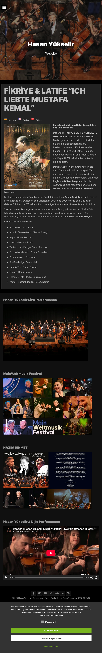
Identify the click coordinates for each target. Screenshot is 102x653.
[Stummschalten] (91, 577)
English (25, 120)
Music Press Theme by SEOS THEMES (73, 598)
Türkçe (38, 120)
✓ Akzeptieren (51, 630)
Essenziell (50, 622)
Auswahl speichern (51, 638)
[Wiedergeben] (6, 577)
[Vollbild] (96, 577)
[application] (51, 553)
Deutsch (12, 120)
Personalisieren (51, 646)
